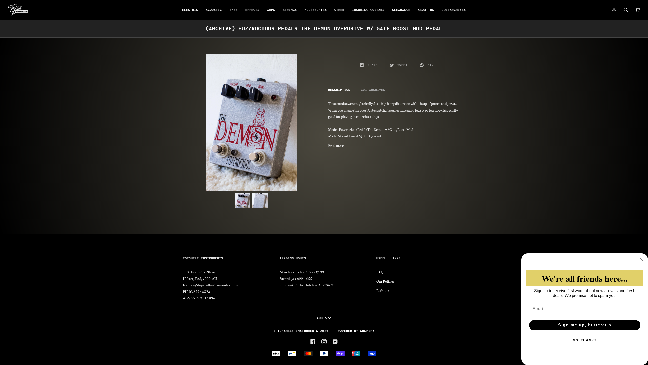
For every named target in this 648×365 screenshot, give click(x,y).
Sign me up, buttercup (584, 325)
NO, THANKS (585, 340)
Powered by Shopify (356, 331)
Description (339, 90)
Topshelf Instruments (298, 331)
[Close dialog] (641, 260)
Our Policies (385, 281)
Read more (336, 145)
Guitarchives (373, 90)
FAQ (379, 272)
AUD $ (322, 318)
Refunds (382, 290)
